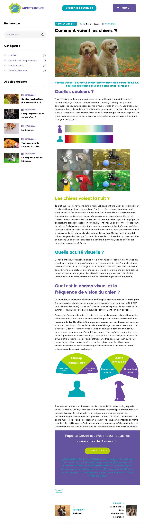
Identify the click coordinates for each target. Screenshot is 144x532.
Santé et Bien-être (66, 24)
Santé (58, 491)
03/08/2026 (110, 24)
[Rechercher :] (25, 35)
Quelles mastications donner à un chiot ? (32, 101)
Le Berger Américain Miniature (32, 159)
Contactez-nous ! (97, 451)
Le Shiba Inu (27, 130)
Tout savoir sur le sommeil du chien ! (30, 145)
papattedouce (92, 24)
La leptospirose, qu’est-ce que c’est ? (33, 115)
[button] (79, 8)
